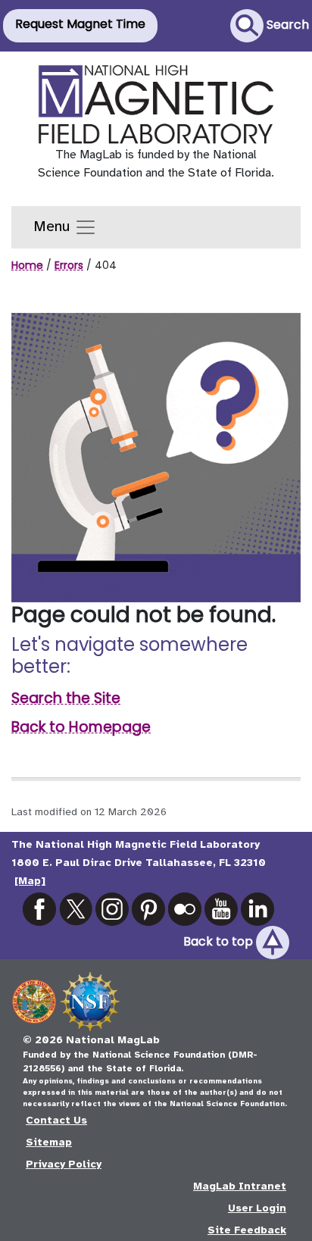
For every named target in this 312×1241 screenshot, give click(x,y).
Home (27, 265)
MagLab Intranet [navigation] (239, 1186)
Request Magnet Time (80, 24)
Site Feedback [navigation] (246, 1230)
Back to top (219, 941)
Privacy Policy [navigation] (63, 1164)
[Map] (29, 880)
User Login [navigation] (257, 1208)
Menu (53, 226)
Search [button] (286, 24)
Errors (69, 265)
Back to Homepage (81, 727)
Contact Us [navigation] (56, 1120)
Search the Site (65, 698)
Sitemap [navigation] (49, 1142)
